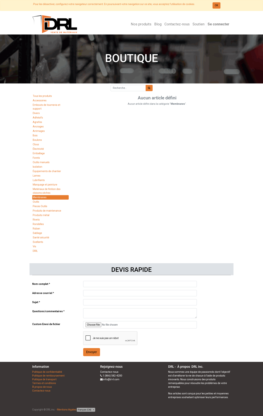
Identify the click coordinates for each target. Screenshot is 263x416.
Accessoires (40, 100)
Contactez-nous (41, 390)
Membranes (40, 197)
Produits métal (41, 215)
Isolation (37, 166)
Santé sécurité (41, 237)
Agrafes (37, 122)
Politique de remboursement (48, 375)
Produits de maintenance (47, 210)
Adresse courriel (42, 293)
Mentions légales (66, 409)
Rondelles (38, 224)
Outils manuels (41, 162)
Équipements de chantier (47, 171)
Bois (35, 135)
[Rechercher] (149, 88)
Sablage (37, 233)
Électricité (38, 148)
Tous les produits (42, 96)
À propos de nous (42, 386)
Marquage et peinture (45, 184)
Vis (34, 246)
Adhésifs (38, 117)
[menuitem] (141, 24)
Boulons (37, 139)
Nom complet (40, 284)
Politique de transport (44, 379)
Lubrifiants (39, 180)
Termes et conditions (44, 383)
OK (216, 5)
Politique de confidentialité (47, 371)
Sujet (35, 302)
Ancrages (38, 126)
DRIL (35, 250)
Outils (36, 201)
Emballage (39, 153)
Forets (36, 157)
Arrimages (39, 131)
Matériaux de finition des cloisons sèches (46, 191)
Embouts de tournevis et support (46, 106)
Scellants (38, 242)
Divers (36, 113)
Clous (36, 144)
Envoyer (91, 352)
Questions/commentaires (47, 311)
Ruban (36, 228)
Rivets (36, 219)
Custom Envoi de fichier (46, 324)
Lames (36, 175)
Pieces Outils (40, 206)
